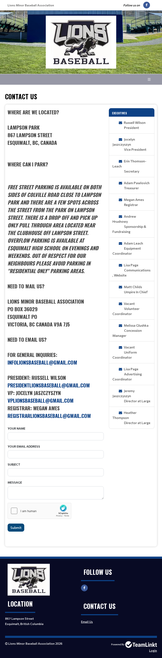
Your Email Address (24, 446)
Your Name (16, 428)
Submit (16, 527)
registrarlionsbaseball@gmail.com (49, 415)
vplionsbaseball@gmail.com (41, 400)
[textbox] (56, 263)
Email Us (87, 621)
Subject (14, 464)
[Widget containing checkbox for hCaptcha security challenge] (39, 511)
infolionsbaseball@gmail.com (42, 362)
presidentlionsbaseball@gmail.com (49, 385)
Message (15, 482)
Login (153, 650)
